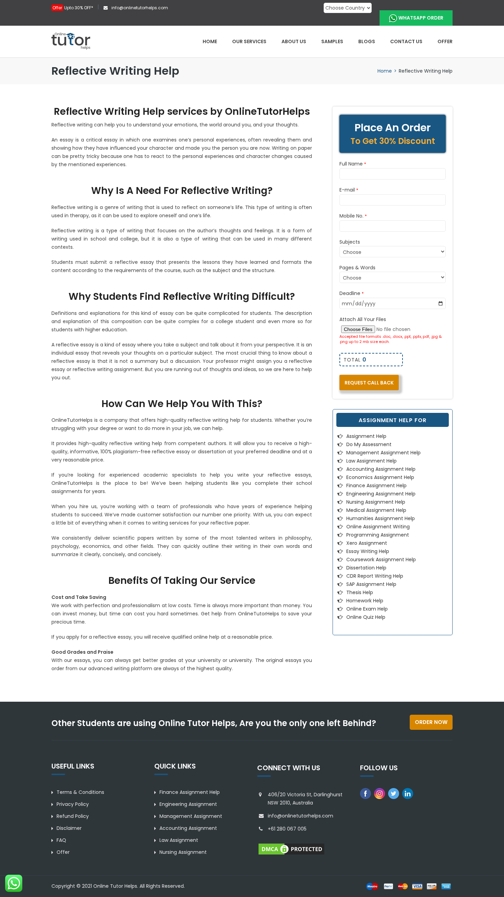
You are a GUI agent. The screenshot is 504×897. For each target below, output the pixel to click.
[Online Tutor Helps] (70, 40)
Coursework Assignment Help (381, 559)
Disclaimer (69, 828)
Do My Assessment (369, 444)
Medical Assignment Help (376, 510)
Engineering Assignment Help (381, 493)
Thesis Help (359, 592)
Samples (332, 41)
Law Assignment (178, 840)
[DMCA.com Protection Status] (291, 848)
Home (210, 41)
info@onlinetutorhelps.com (139, 8)
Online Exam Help (367, 608)
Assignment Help (366, 436)
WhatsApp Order (420, 17)
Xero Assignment (366, 543)
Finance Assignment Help (376, 485)
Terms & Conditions (80, 792)
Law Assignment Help (371, 460)
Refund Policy (73, 816)
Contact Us (406, 41)
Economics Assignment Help (380, 477)
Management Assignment (190, 816)
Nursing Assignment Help (375, 502)
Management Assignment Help (383, 452)
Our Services (249, 41)
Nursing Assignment (183, 852)
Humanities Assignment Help (380, 518)
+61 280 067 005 (287, 828)
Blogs (366, 41)
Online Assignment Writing (378, 526)
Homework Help (364, 600)
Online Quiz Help (365, 617)
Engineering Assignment (188, 804)
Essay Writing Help (367, 551)
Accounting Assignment (188, 828)
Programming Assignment (377, 534)
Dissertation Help (366, 567)
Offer (445, 41)
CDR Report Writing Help (374, 576)
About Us (293, 41)
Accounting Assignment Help (381, 469)
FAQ (61, 840)
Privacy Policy (73, 804)
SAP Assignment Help (371, 584)
